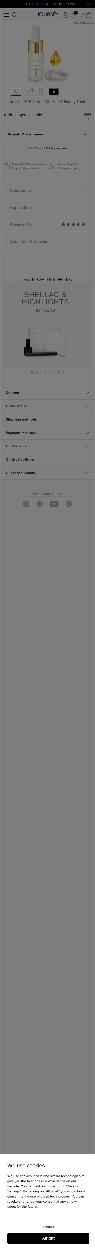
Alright (48, 1238)
